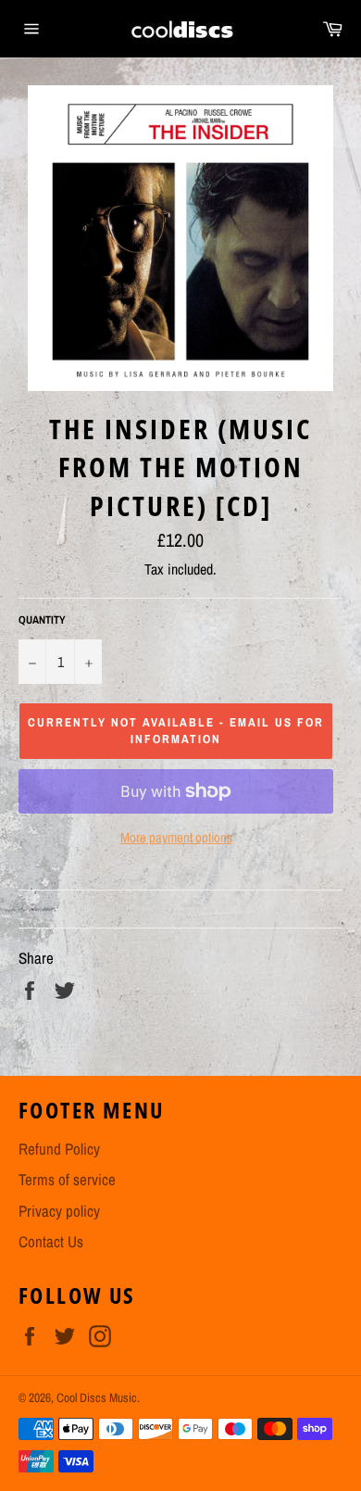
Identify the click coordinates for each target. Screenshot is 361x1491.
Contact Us (51, 1241)
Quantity (42, 620)
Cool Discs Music (96, 1397)
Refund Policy (59, 1148)
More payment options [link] (176, 837)
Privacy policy (59, 1210)
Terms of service (67, 1179)
